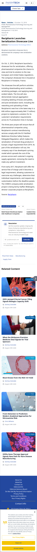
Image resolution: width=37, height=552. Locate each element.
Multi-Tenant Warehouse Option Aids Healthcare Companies (12, 213)
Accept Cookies (18, 548)
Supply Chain (7, 259)
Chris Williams (9, 421)
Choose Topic (16, 8)
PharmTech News (7, 256)
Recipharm (12, 194)
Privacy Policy (18, 494)
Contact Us (18, 485)
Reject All (18, 543)
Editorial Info (18, 487)
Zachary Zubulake (10, 304)
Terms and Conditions (18, 496)
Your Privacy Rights (18, 498)
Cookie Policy (17, 533)
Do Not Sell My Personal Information (18, 491)
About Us (18, 480)
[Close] (35, 512)
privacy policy (9, 245)
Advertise (18, 482)
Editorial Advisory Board (18, 489)
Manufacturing (20, 256)
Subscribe (26, 239)
